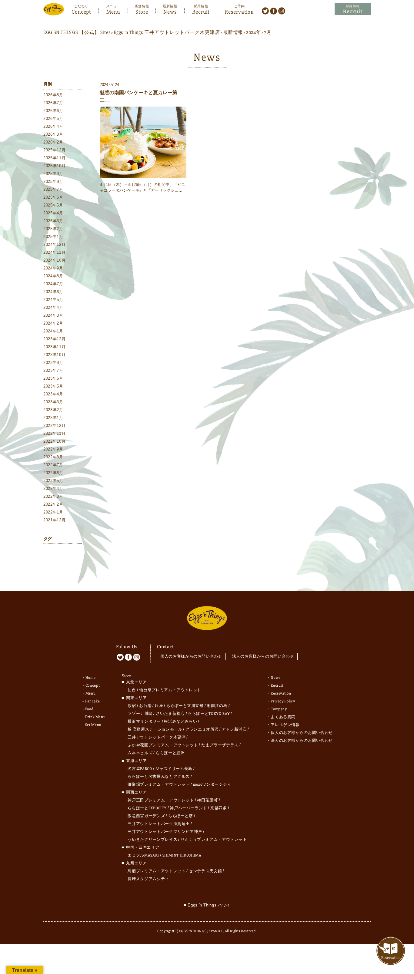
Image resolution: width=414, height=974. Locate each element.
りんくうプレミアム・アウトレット (214, 839)
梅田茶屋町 (207, 800)
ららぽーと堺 (180, 816)
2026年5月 (53, 118)
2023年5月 (53, 386)
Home (90, 677)
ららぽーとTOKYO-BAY (209, 713)
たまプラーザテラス (220, 745)
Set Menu (93, 724)
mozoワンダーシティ (212, 784)
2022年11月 (54, 433)
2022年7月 (53, 465)
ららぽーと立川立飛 (185, 705)
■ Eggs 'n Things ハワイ (207, 905)
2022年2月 (53, 504)
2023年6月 (53, 378)
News (170, 11)
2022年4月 (53, 488)
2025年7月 (53, 189)
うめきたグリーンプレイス (152, 839)
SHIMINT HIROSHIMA (182, 855)
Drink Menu (95, 717)
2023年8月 (53, 362)
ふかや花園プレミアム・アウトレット (163, 745)
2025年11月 (54, 158)
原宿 (132, 705)
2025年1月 (53, 236)
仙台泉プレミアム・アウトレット (170, 690)
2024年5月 (53, 299)
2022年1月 (53, 512)
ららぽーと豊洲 (170, 753)
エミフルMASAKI (143, 855)
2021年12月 (54, 520)
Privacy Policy (283, 701)
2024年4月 (53, 307)
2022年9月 (53, 449)
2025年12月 (54, 150)
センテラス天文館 (205, 871)
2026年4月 (53, 126)
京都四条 (218, 808)
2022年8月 (53, 457)
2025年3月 (53, 221)
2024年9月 (53, 268)
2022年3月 (53, 496)
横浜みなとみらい (180, 721)
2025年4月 (53, 213)
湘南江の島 (217, 705)
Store (142, 11)
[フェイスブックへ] (273, 11)
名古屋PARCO (140, 768)
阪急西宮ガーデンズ (146, 816)
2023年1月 (53, 417)
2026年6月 (53, 110)
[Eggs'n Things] (53, 11)
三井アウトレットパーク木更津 (156, 737)
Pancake (92, 701)
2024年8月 (53, 276)
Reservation (239, 11)
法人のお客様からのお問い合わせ (263, 656)
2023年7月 (53, 370)
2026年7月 (53, 103)
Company (279, 709)
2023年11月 (54, 347)
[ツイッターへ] (265, 11)
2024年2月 (53, 323)
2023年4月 (53, 394)
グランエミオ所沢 (202, 729)
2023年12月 (54, 339)
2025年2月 (53, 228)
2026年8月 (53, 95)
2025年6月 (53, 197)
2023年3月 (53, 402)
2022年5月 (53, 480)
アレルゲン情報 (285, 724)
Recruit (200, 11)
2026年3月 (53, 134)
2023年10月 (54, 354)
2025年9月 (53, 173)
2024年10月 (54, 260)
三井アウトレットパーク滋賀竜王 (159, 823)
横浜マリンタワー (144, 721)
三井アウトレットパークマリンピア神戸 (165, 831)
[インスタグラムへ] (281, 11)
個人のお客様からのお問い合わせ (191, 656)
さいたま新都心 (170, 713)
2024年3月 (53, 315)
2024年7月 (53, 284)
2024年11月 (54, 252)
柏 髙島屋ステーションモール (155, 729)
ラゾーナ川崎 (140, 713)
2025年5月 (53, 205)
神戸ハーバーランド (188, 808)
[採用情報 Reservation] (353, 9)
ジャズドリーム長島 (173, 768)
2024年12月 (54, 244)
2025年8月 (53, 181)
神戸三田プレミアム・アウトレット (161, 800)
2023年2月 (53, 410)
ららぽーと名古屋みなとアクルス (159, 776)
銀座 (159, 705)
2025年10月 (54, 165)
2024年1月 (53, 331)
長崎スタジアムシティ (148, 879)
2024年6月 (53, 291)
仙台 (132, 690)
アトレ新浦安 (234, 729)
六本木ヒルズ (140, 753)
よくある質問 (283, 717)
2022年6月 (53, 472)
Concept (81, 11)
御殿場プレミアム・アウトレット (159, 784)
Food (89, 709)
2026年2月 (53, 142)
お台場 (145, 705)
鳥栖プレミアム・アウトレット (156, 871)
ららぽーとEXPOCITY (147, 808)
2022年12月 (54, 425)
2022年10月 (54, 441)
